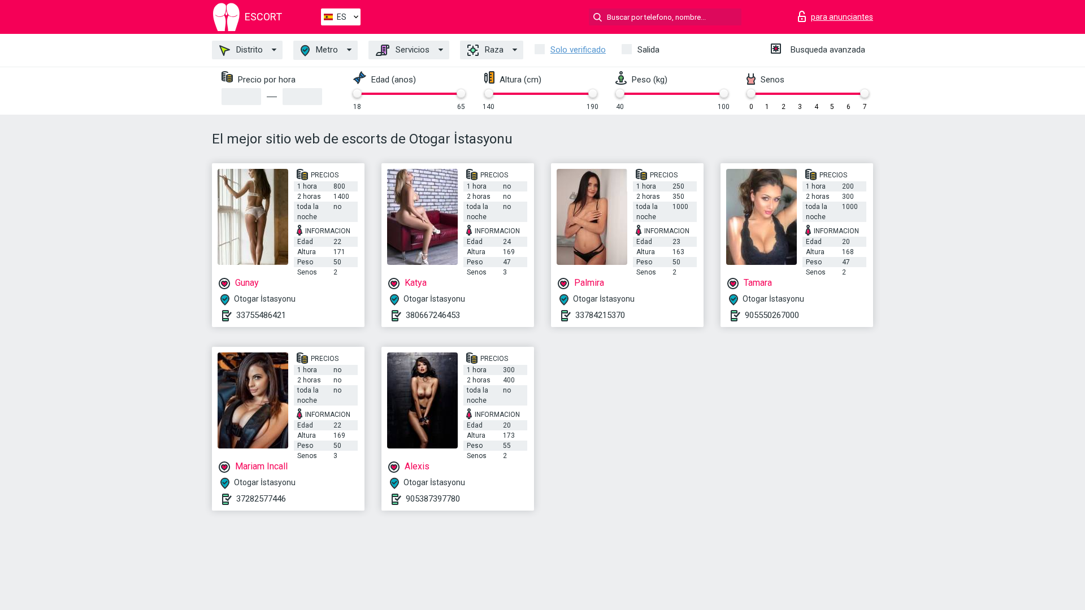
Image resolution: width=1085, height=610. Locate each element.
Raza (493, 50)
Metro (326, 50)
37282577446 (261, 499)
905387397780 (433, 499)
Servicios (411, 50)
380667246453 (433, 315)
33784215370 (600, 315)
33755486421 (261, 315)
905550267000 (772, 315)
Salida (648, 50)
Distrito (248, 50)
